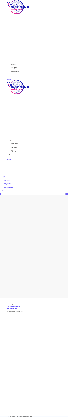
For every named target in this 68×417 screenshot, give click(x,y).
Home (10, 139)
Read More (9, 315)
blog (9, 74)
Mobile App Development (14, 63)
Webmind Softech (29, 416)
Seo (4, 339)
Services (10, 61)
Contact (10, 75)
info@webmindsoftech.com (7, 414)
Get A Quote (9, 79)
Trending (12, 70)
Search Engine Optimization (15, 71)
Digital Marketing (6, 188)
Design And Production (14, 68)
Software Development (14, 67)
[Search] (7, 158)
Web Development (13, 64)
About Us (10, 60)
